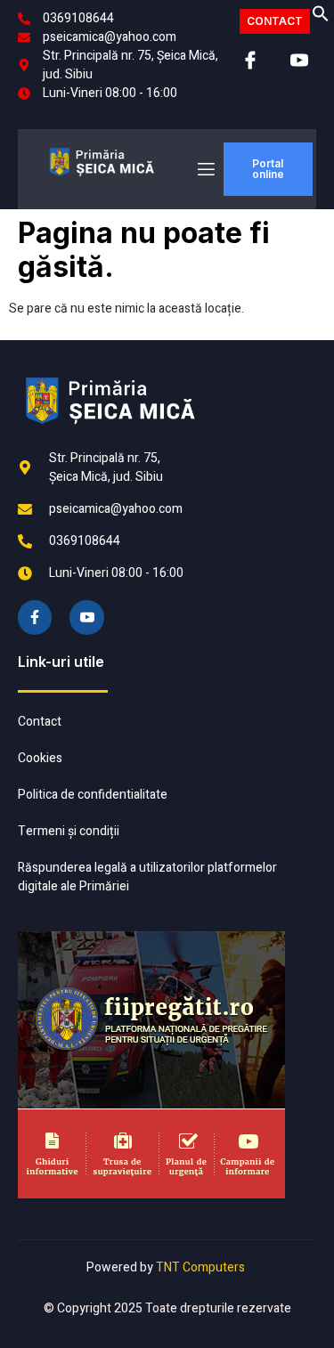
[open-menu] (205, 169)
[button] (321, 18)
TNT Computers (200, 1267)
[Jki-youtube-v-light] (86, 617)
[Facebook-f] (35, 617)
